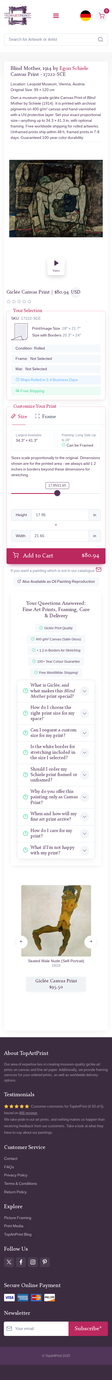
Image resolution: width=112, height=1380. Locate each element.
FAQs (9, 1167)
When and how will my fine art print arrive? (53, 817)
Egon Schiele (74, 68)
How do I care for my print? (51, 833)
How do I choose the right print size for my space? (52, 713)
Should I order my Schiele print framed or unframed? (53, 775)
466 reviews (28, 1113)
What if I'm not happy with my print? (52, 850)
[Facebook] (21, 1262)
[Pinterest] (45, 1262)
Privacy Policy (15, 1175)
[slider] (57, 493)
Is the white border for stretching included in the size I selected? (52, 752)
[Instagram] (33, 1262)
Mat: (31, 369)
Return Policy (15, 1192)
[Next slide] (90, 942)
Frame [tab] (49, 416)
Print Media (13, 1226)
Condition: (30, 348)
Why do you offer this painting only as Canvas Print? (54, 797)
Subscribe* (88, 1329)
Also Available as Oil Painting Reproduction (58, 581)
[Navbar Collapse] (56, 16)
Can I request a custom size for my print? (53, 733)
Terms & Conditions (20, 1183)
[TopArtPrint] (17, 15)
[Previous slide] (21, 942)
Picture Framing (17, 1218)
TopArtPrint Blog (18, 1234)
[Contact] (99, 570)
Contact (10, 1158)
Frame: (33, 358)
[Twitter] (9, 1262)
